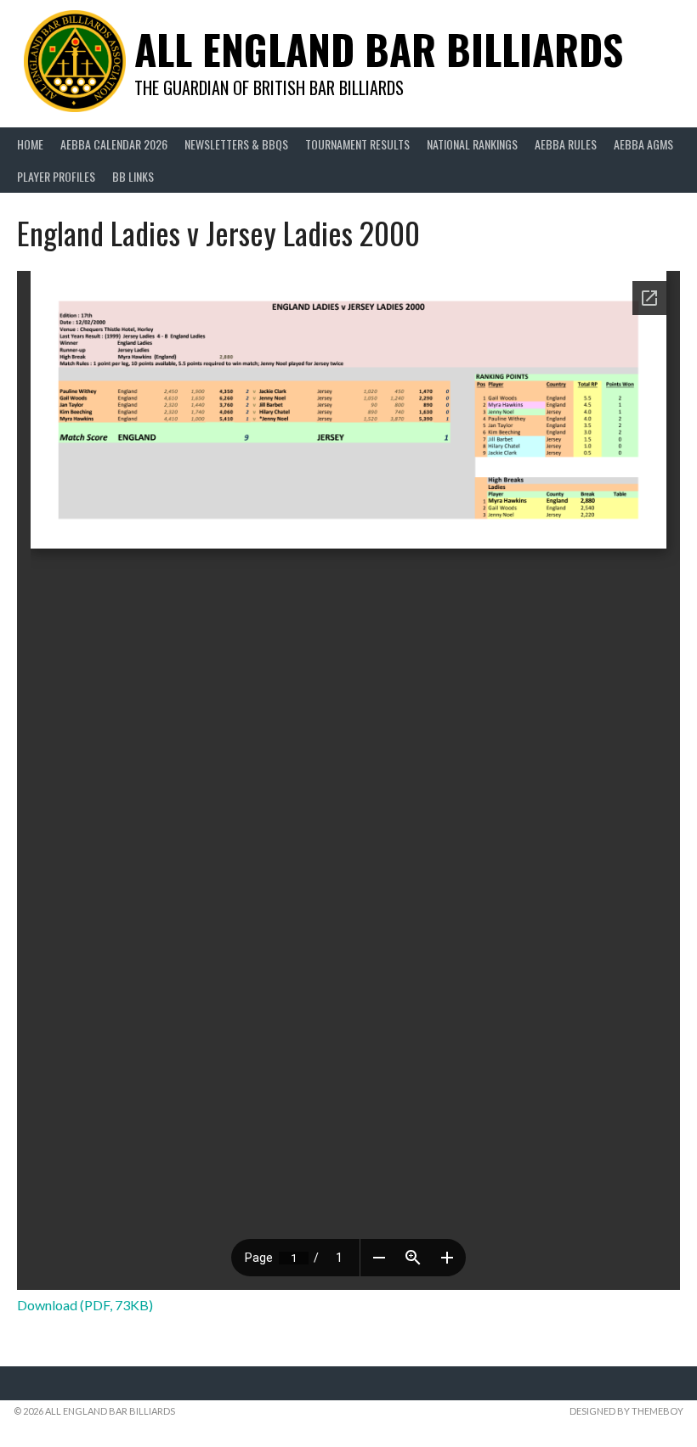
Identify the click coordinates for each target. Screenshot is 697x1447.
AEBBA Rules (566, 144)
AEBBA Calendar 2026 (113, 144)
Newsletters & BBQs (236, 144)
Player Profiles (56, 176)
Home (30, 144)
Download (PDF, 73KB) (85, 1305)
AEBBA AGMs (643, 144)
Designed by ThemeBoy (626, 1410)
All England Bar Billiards (378, 49)
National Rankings (472, 144)
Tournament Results (357, 144)
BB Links (133, 176)
